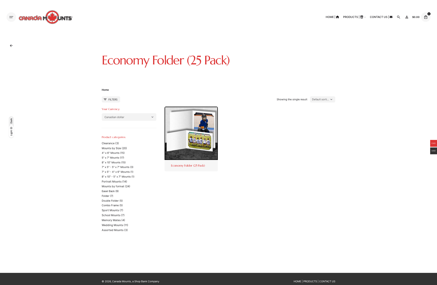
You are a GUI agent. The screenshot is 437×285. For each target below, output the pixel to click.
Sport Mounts (110, 210)
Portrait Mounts (112, 181)
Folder (105, 196)
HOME (297, 281)
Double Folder (110, 200)
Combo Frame (110, 205)
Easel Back (108, 191)
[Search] (398, 17)
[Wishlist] (407, 17)
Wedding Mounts (112, 225)
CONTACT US (327, 281)
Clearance (108, 143)
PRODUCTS (310, 281)
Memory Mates (111, 220)
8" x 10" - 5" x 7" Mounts (116, 176)
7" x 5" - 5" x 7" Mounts (115, 167)
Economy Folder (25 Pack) (188, 165)
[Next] (207, 133)
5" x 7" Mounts (110, 157)
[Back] (11, 45)
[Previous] (175, 133)
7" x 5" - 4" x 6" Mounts (116, 171)
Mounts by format (113, 186)
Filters (112, 99)
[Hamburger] (11, 17)
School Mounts (111, 215)
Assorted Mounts (112, 230)
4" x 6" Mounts (110, 152)
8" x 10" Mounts (111, 162)
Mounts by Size (111, 148)
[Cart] (426, 17)
